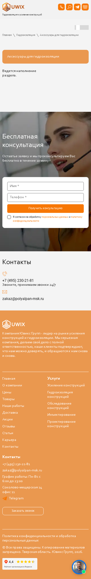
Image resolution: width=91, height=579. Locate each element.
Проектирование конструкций (61, 424)
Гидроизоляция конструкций (60, 395)
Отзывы (8, 426)
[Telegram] (77, 6)
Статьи (7, 433)
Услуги (53, 379)
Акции (7, 419)
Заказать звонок (23, 511)
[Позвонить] (61, 6)
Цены (6, 392)
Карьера (9, 440)
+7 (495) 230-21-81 (18, 280)
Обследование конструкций (59, 406)
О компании (12, 385)
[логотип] (14, 7)
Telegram (16, 498)
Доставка (10, 413)
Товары (8, 399)
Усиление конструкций (66, 385)
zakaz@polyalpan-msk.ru (23, 298)
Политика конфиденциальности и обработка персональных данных (39, 538)
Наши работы (13, 406)
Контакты (10, 447)
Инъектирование (61, 415)
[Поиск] (69, 6)
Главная (8, 379)
